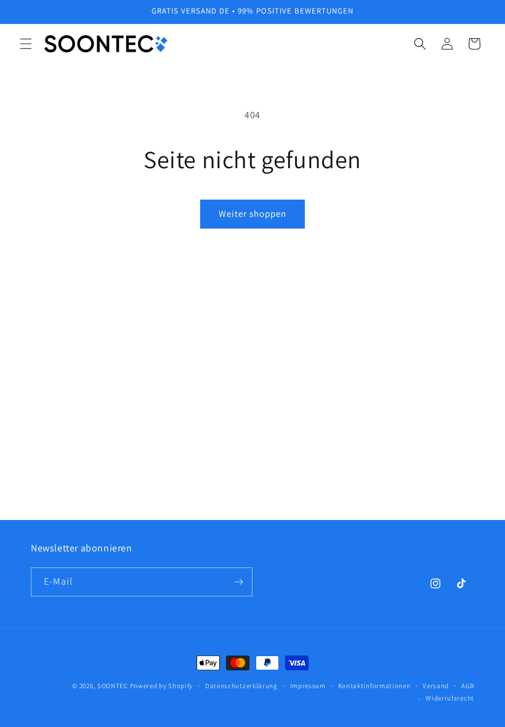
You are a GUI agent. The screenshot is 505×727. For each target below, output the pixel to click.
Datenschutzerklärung (241, 685)
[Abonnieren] (238, 581)
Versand (435, 685)
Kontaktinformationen (374, 685)
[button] (25, 43)
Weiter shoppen (252, 213)
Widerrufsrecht (450, 698)
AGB (467, 685)
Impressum (308, 685)
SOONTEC (112, 685)
